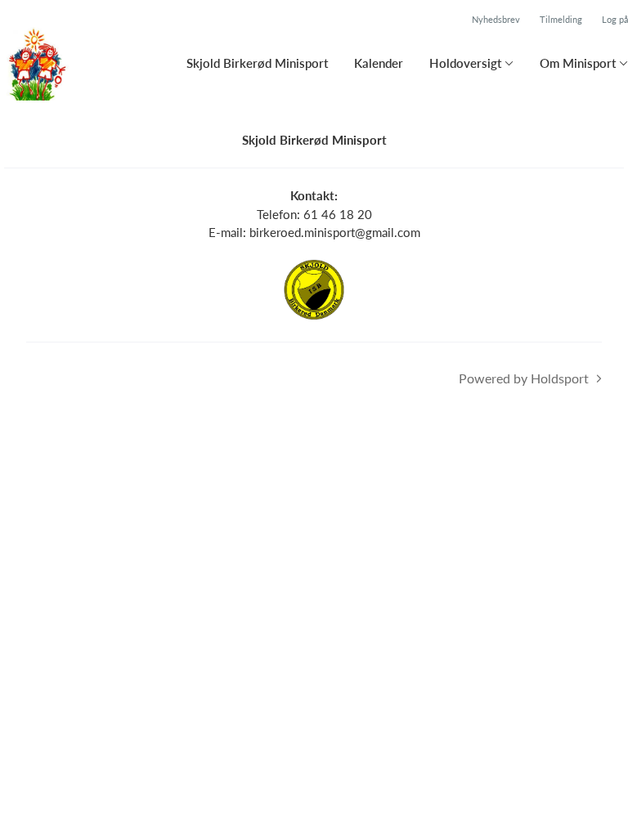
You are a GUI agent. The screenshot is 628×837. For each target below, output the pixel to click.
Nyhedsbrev (496, 19)
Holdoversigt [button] (465, 63)
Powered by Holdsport (524, 378)
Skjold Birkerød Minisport (257, 63)
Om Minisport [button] (578, 63)
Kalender (378, 63)
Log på (615, 19)
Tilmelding (561, 19)
